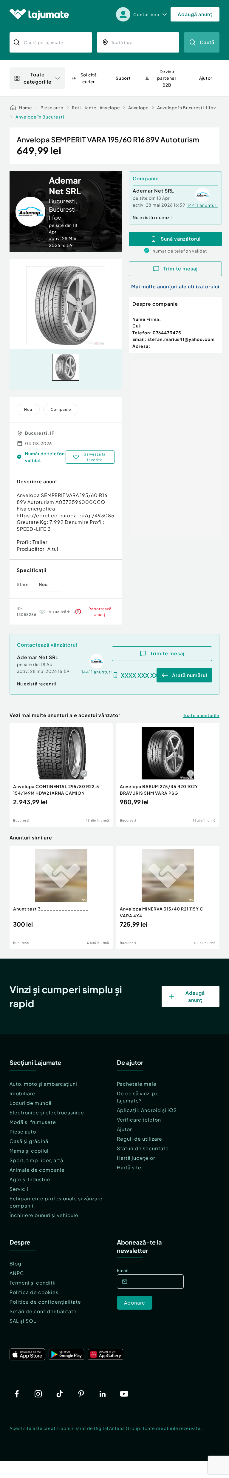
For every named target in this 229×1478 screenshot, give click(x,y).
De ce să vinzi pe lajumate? (138, 1097)
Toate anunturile (201, 715)
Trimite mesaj (180, 268)
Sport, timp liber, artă (36, 1160)
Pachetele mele (137, 1084)
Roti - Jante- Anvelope (96, 107)
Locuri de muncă (31, 1103)
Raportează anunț (100, 612)
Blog (15, 1263)
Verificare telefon (139, 1119)
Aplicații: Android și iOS (147, 1110)
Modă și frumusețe (33, 1122)
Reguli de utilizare (139, 1139)
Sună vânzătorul (181, 239)
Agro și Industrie (30, 1179)
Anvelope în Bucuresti (40, 116)
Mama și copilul (29, 1151)
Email (123, 1270)
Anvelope (138, 107)
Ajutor (124, 1129)
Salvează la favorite (95, 457)
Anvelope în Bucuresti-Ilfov (186, 107)
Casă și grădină (29, 1141)
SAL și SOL (23, 1321)
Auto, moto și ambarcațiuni (43, 1084)
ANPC (17, 1273)
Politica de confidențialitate (45, 1302)
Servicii (19, 1189)
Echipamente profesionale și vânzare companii (56, 1202)
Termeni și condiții (33, 1282)
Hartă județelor (136, 1158)
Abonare (134, 1302)
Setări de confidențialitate (43, 1311)
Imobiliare (22, 1093)
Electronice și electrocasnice (47, 1112)
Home (25, 107)
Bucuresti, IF (39, 433)
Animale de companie (37, 1170)
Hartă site (129, 1167)
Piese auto (52, 107)
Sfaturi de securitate (143, 1148)
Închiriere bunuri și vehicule (44, 1215)
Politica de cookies (34, 1292)
